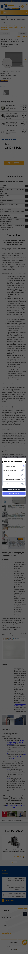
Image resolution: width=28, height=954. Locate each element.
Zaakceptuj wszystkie (14, 493)
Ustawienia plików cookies (12, 462)
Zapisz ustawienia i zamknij (14, 489)
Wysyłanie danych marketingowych (13, 479)
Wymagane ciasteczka (10, 466)
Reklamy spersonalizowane (11, 483)
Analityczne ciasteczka (10, 475)
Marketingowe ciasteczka (11, 470)
